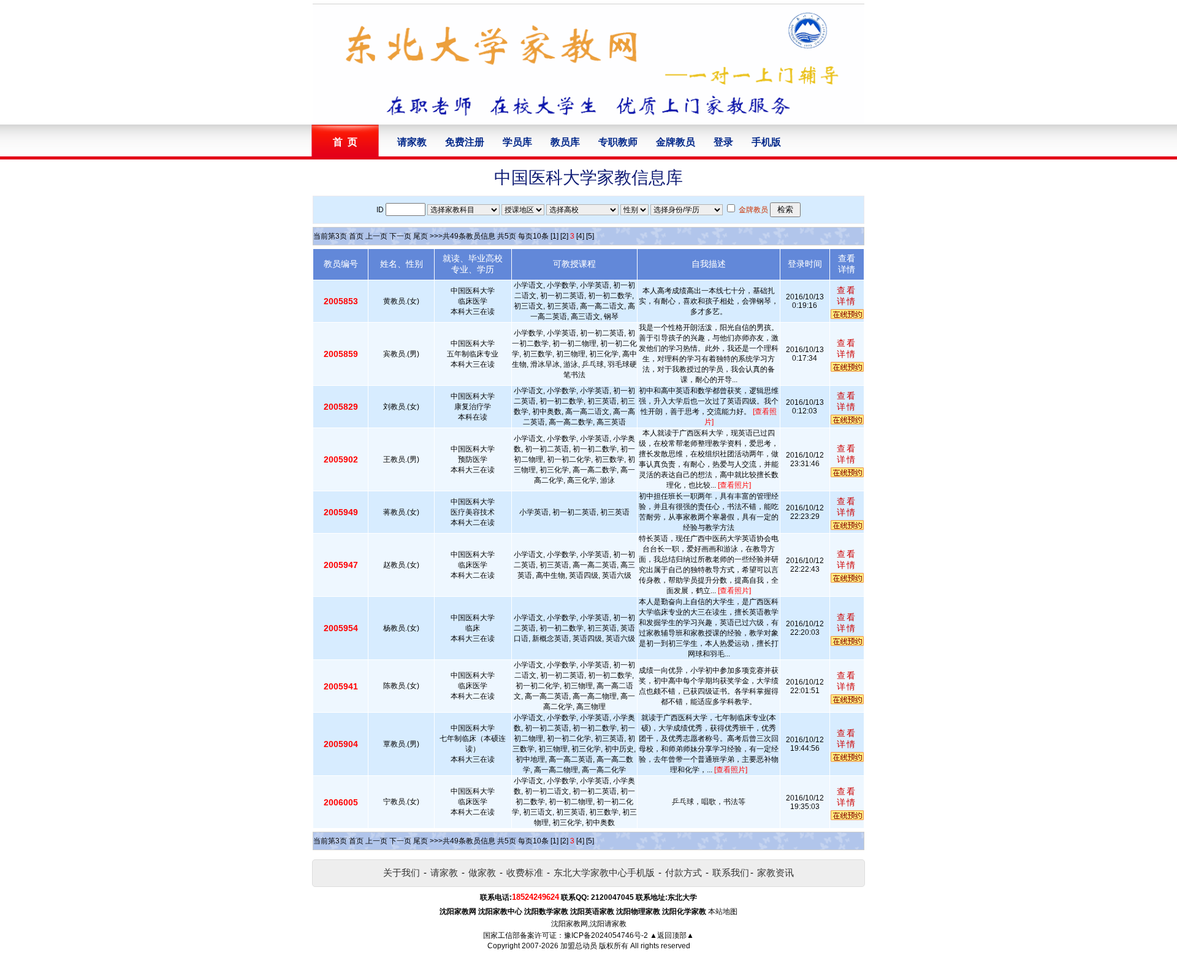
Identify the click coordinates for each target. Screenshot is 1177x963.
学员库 (517, 142)
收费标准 (524, 872)
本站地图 (722, 911)
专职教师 (618, 142)
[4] (580, 236)
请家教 (412, 142)
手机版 (766, 142)
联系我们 (730, 872)
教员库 (565, 142)
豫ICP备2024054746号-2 (606, 935)
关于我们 (401, 872)
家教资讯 (775, 872)
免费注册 (464, 142)
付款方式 (683, 872)
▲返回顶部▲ (672, 935)
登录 (723, 142)
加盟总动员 (578, 946)
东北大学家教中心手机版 (604, 872)
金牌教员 (675, 142)
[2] (564, 236)
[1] (554, 236)
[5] (590, 236)
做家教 (482, 872)
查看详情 (846, 295)
